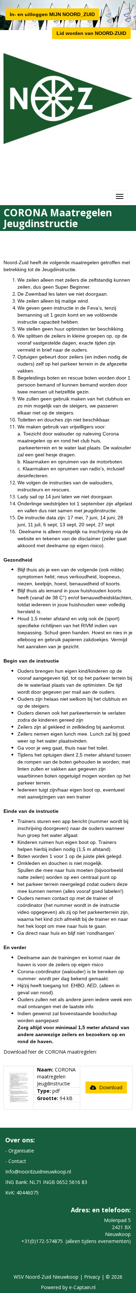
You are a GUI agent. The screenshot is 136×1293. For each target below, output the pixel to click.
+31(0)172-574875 (42, 1241)
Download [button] (109, 1087)
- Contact (15, 1161)
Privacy (92, 1276)
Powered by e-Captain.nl (68, 1287)
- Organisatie (19, 1150)
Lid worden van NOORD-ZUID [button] (91, 33)
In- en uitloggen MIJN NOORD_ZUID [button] (52, 14)
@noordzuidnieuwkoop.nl (38, 1171)
